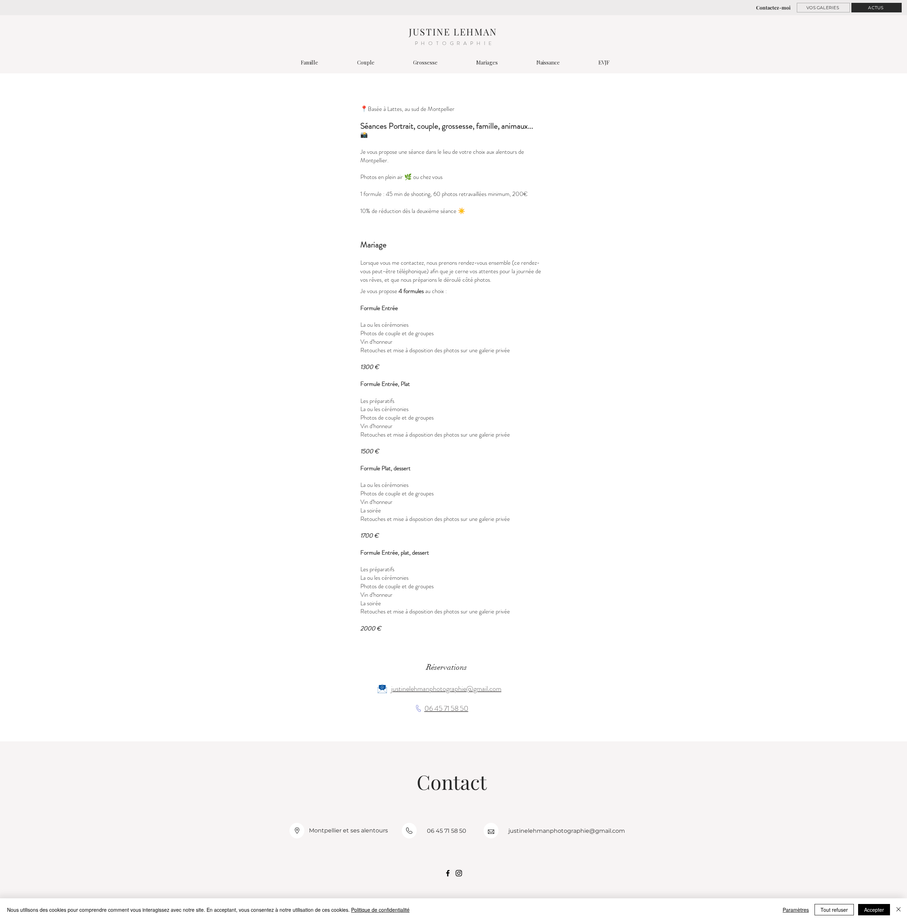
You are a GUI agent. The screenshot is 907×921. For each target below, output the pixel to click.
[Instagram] (459, 873)
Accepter (874, 909)
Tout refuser (834, 909)
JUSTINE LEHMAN (453, 32)
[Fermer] (898, 909)
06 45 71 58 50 (446, 708)
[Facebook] (448, 873)
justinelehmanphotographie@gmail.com (446, 689)
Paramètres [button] (796, 909)
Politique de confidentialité (380, 909)
